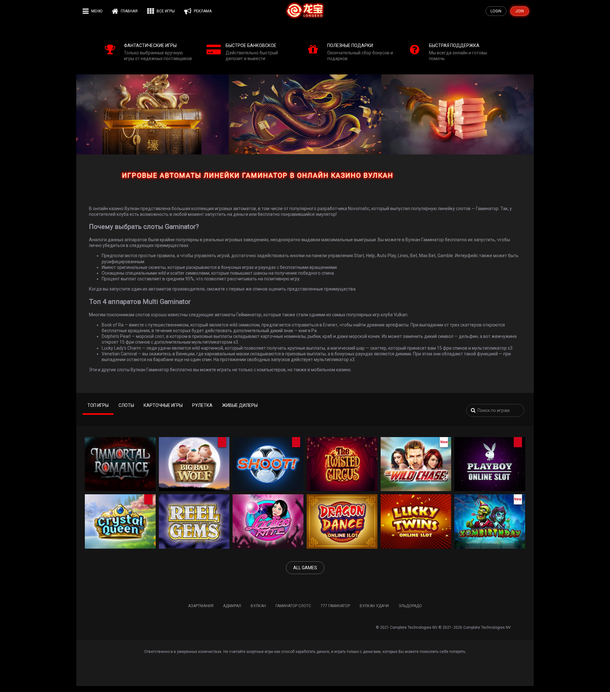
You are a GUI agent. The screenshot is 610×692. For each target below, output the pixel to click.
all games (305, 567)
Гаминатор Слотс (293, 606)
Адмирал (232, 606)
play (118, 469)
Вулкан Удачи (374, 606)
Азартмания (201, 606)
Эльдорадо (410, 606)
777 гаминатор (335, 606)
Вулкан (258, 606)
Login (496, 11)
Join (519, 11)
